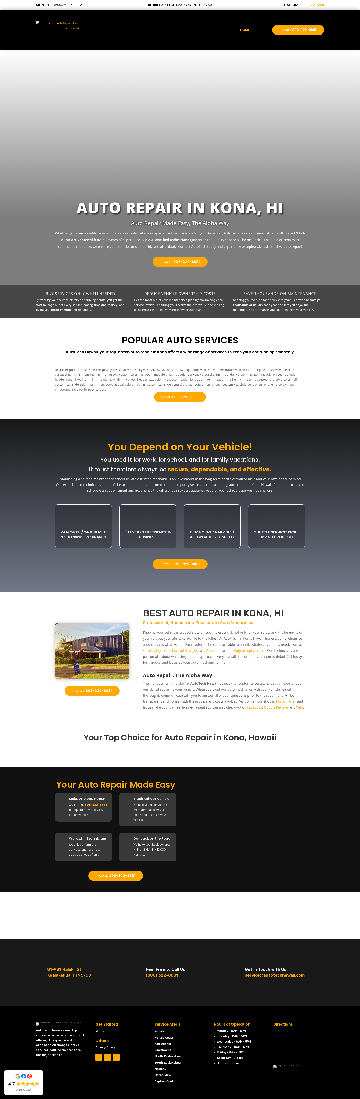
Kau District (163, 1044)
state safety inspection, (161, 650)
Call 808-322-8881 (299, 29)
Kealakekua (163, 1050)
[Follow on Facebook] (98, 1057)
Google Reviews (276, 707)
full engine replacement (247, 650)
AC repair (213, 650)
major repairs (52, 1055)
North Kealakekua (168, 1056)
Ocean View (163, 1075)
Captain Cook (164, 1081)
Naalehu (160, 1069)
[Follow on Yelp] (116, 1057)
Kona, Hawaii (286, 701)
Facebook (254, 707)
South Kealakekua (168, 1062)
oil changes (189, 650)
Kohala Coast (164, 1038)
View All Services (178, 397)
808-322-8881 (312, 4)
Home (245, 29)
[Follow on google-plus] (107, 1057)
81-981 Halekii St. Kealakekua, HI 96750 (180, 4)
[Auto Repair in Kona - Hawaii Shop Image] (92, 678)
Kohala (159, 1031)
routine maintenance (65, 1050)
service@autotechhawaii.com (275, 975)
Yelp (299, 707)
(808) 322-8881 (162, 975)
